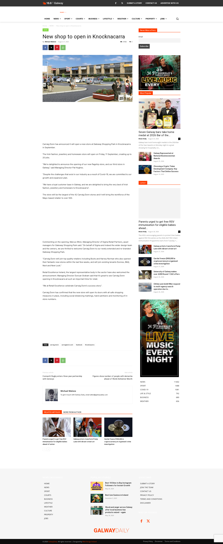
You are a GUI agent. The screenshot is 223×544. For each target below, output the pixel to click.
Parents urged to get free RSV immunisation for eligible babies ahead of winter (55, 441)
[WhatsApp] (63, 47)
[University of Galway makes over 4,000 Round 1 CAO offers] (145, 274)
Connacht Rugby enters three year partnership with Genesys (62, 377)
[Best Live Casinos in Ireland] (97, 498)
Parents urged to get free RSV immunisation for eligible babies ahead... (157, 225)
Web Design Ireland (89, 542)
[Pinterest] (57, 47)
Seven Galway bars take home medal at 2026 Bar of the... (156, 133)
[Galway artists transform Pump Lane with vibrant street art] (87, 427)
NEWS (51, 26)
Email (141, 37)
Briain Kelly (142, 139)
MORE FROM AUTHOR (72, 412)
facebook (79, 345)
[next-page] (48, 449)
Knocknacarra (89, 345)
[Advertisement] (87, 123)
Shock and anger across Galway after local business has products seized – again (118, 509)
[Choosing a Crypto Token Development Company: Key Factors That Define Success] (145, 169)
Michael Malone (50, 42)
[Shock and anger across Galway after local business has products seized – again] (97, 510)
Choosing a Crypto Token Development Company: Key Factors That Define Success (166, 168)
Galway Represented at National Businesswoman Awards (164, 155)
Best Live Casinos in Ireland (116, 495)
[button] (177, 19)
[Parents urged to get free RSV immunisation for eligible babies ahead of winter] (57, 427)
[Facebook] (116, 3)
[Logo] (63, 12)
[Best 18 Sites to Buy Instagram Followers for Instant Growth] (97, 486)
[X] (122, 3)
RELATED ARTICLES (52, 412)
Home (45, 26)
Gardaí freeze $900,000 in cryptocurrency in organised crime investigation (117, 441)
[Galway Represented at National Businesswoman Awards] (145, 156)
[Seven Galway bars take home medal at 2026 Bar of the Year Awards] (159, 113)
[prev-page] (44, 449)
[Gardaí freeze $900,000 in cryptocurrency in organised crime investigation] (118, 427)
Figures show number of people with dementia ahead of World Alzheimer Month (112, 377)
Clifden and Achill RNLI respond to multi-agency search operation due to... (167, 286)
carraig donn (54, 345)
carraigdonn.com (67, 345)
